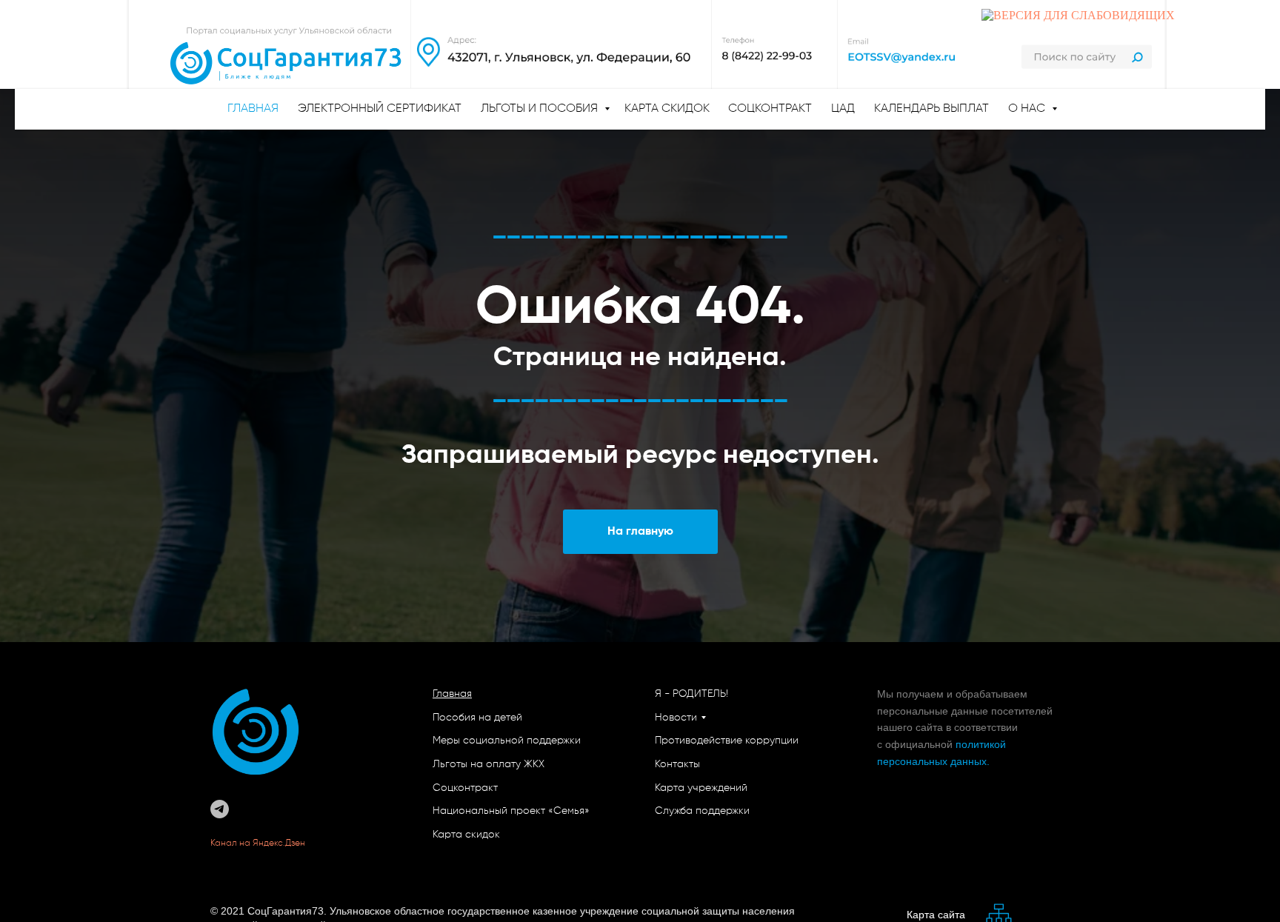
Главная (452, 694)
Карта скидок (667, 109)
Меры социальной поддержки (507, 740)
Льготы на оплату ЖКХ (488, 764)
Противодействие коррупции (727, 740)
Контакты (677, 764)
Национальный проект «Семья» (511, 811)
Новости (676, 717)
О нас (1028, 109)
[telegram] (219, 809)
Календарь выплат (931, 109)
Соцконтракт (770, 109)
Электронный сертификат (379, 109)
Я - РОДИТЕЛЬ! (691, 694)
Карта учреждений (701, 788)
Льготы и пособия (541, 109)
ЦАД (843, 109)
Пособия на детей (477, 717)
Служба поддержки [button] (702, 811)
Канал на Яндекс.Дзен (258, 843)
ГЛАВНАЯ (253, 109)
